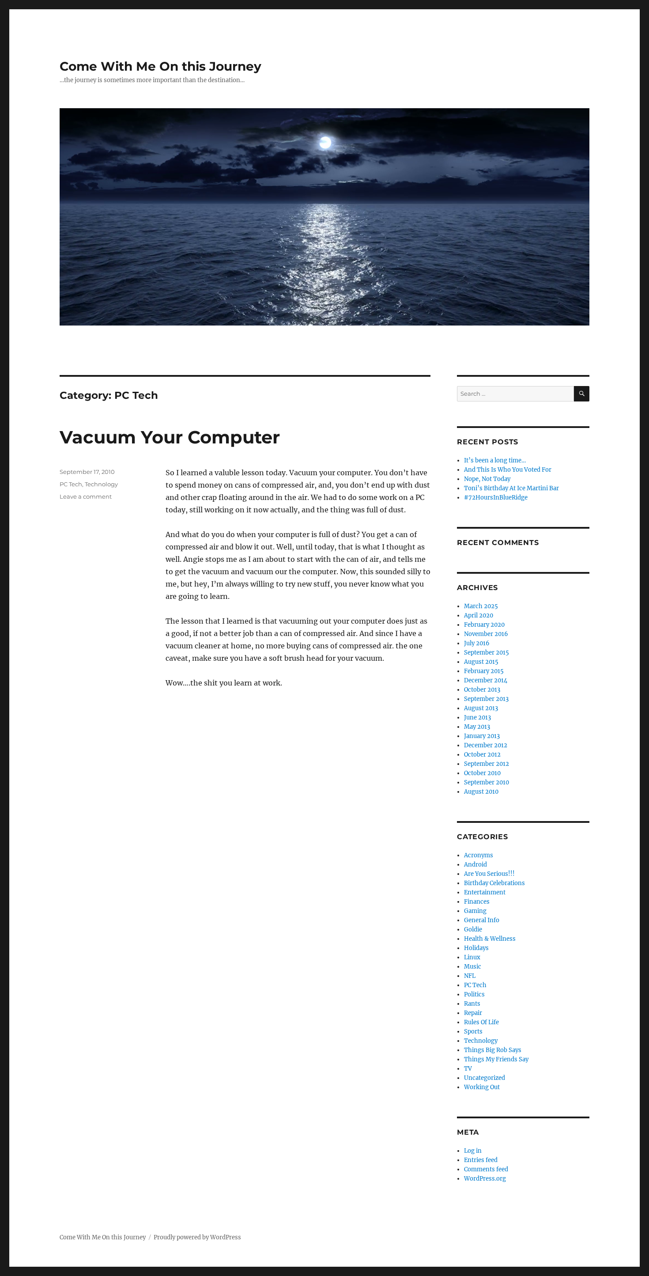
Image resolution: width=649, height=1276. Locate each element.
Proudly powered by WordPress (197, 1237)
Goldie (473, 929)
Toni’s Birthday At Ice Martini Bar (511, 488)
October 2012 (482, 754)
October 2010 (482, 773)
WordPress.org (485, 1178)
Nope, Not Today (487, 479)
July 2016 (477, 643)
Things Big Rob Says (492, 1050)
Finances (477, 901)
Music (472, 966)
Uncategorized (484, 1078)
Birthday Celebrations (494, 883)
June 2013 (477, 717)
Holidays (476, 948)
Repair (473, 1013)
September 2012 (486, 764)
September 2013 (486, 699)
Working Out (482, 1087)
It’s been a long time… (495, 460)
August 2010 (481, 791)
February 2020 (484, 625)
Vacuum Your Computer (170, 437)
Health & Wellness (490, 939)
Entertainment (485, 892)
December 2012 (485, 745)
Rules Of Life (481, 1022)
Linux (472, 957)
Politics (474, 994)
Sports (473, 1031)
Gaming (475, 911)
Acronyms (478, 855)
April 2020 (478, 615)
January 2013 (482, 736)
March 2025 (481, 606)
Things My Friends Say (496, 1059)
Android (475, 864)
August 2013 (481, 708)
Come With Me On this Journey (160, 66)
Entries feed (481, 1160)
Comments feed (486, 1169)
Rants (472, 1003)
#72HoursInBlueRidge (496, 497)
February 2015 (484, 671)
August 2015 (481, 662)
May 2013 (477, 727)
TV (468, 1068)
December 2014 (485, 680)
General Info (481, 920)
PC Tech (71, 484)
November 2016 (486, 634)
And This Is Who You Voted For (507, 469)
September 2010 (486, 782)
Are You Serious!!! (489, 874)
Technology (101, 484)
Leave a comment (86, 496)
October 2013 (482, 689)
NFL (469, 976)
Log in (473, 1151)
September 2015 (486, 652)
